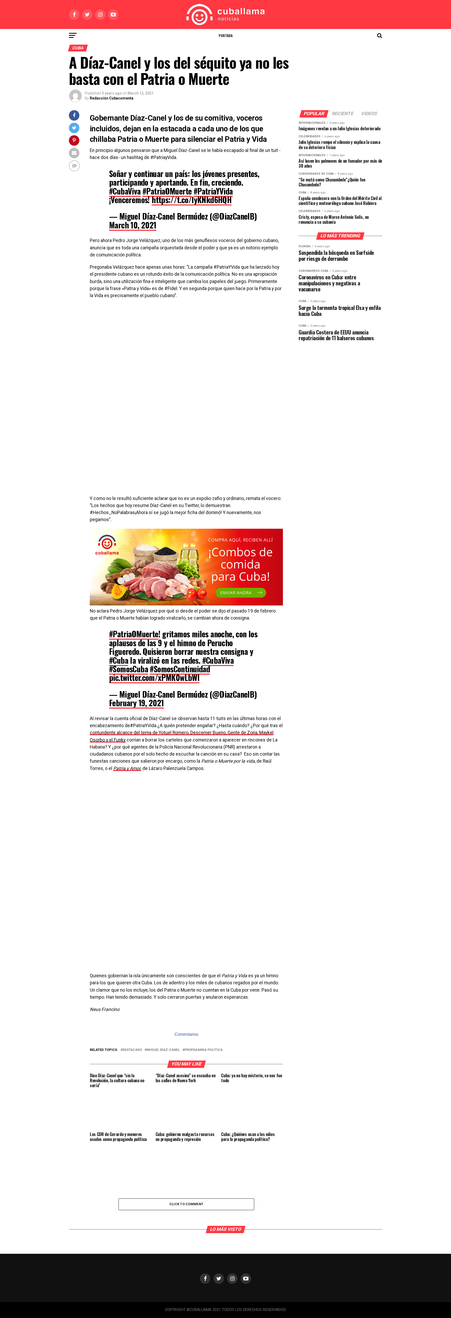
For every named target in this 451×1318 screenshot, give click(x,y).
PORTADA (226, 35)
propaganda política (204, 1050)
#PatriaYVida (213, 191)
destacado (132, 1050)
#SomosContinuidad (180, 669)
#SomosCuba (128, 669)
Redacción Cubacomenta (111, 98)
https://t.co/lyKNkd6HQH (192, 199)
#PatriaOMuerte (167, 191)
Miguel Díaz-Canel (163, 1050)
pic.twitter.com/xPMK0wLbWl (154, 677)
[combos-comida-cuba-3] (186, 604)
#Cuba (118, 660)
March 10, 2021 (132, 225)
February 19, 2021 (136, 703)
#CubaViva (125, 191)
